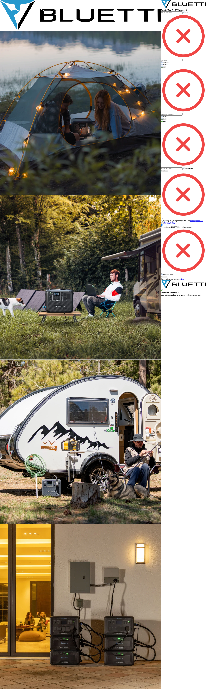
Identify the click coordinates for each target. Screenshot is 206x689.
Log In (183, 279)
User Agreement (196, 221)
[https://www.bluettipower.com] (80, 30)
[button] (164, 277)
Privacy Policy (169, 223)
